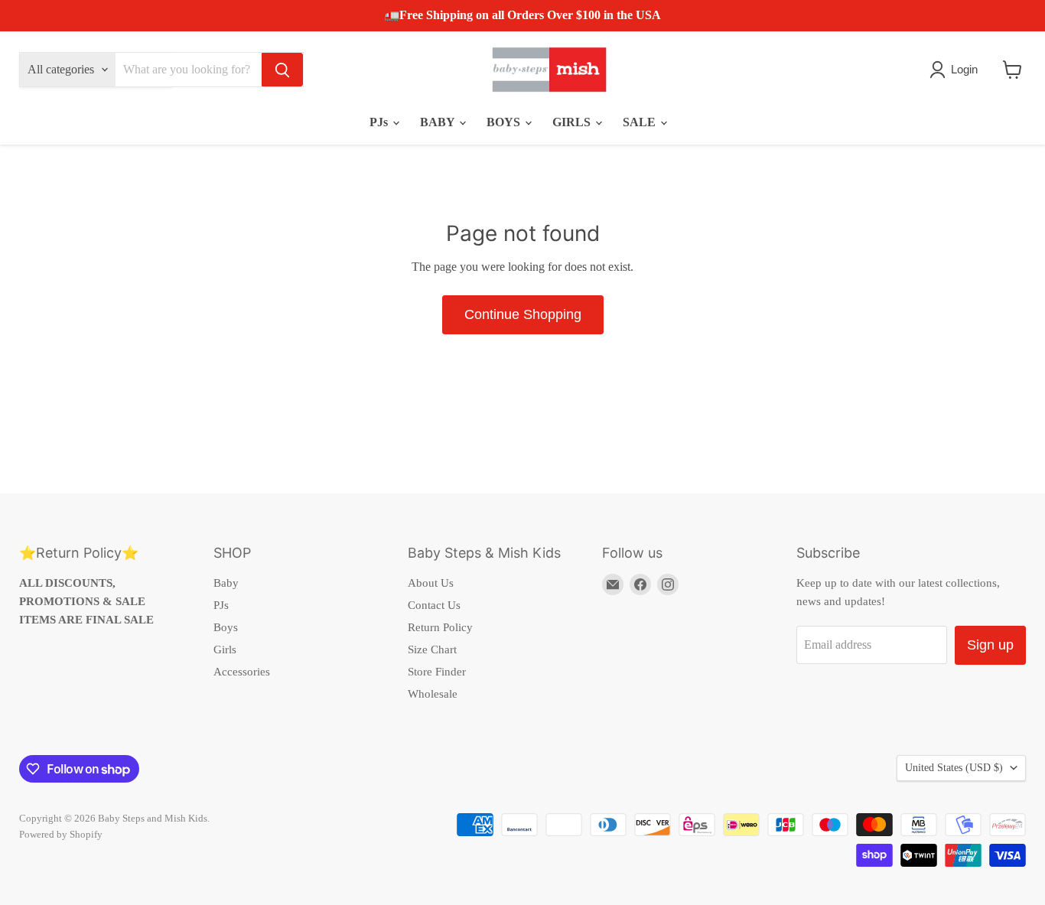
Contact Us (434, 605)
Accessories (241, 672)
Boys (225, 627)
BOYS (505, 122)
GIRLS (573, 122)
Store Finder (437, 672)
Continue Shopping (522, 314)
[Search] (282, 69)
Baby (226, 583)
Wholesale (432, 694)
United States (954, 767)
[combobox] (189, 69)
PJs (380, 122)
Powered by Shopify (61, 834)
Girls (224, 649)
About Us (431, 583)
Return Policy (440, 627)
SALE (641, 122)
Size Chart (432, 649)
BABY (438, 122)
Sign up (990, 645)
